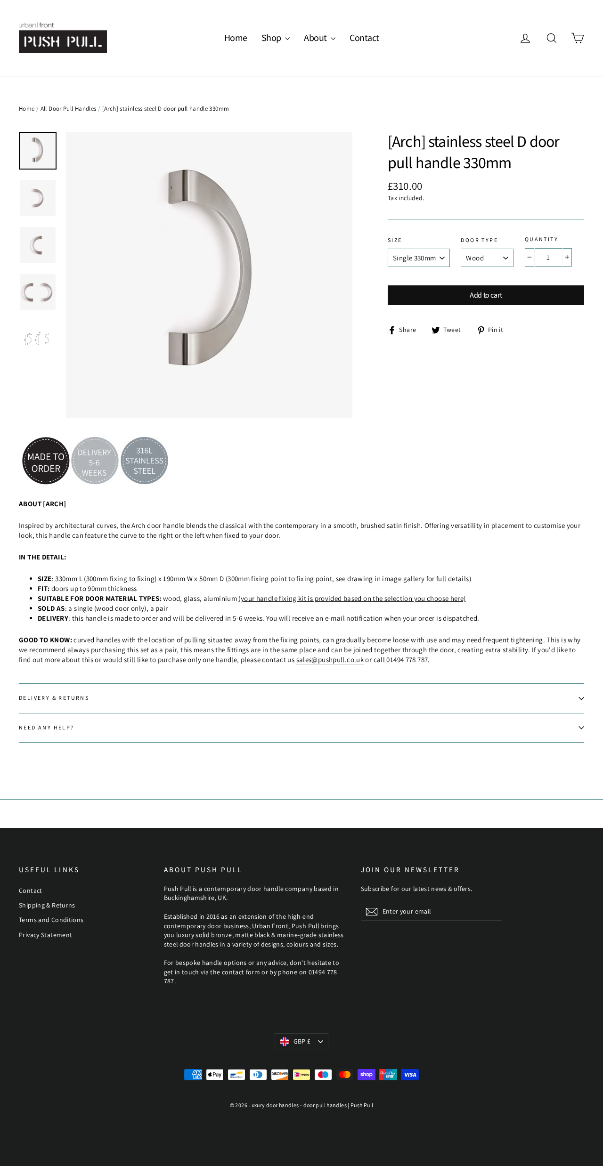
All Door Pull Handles (69, 109)
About (316, 38)
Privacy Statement (45, 935)
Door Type (479, 240)
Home (235, 38)
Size (395, 240)
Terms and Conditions (51, 919)
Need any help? (46, 728)
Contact (364, 38)
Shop (272, 38)
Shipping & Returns (47, 905)
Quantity (541, 239)
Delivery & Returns (54, 698)
